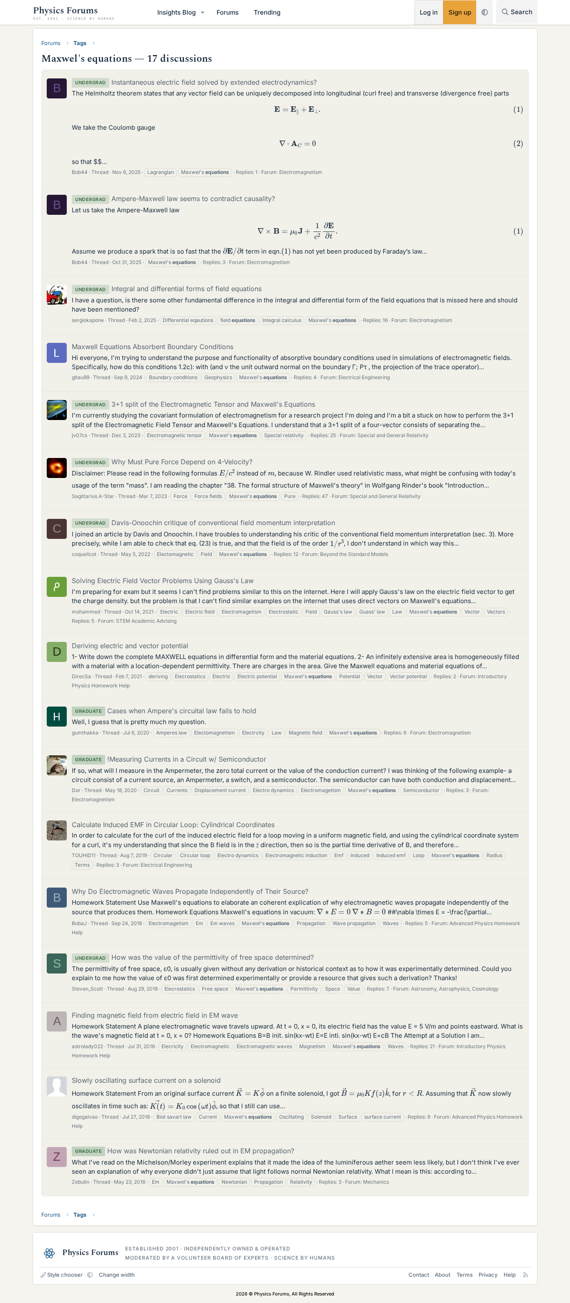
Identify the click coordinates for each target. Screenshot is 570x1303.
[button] (203, 12)
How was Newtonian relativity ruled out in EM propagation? (184, 1151)
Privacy (488, 1274)
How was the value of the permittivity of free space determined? (194, 957)
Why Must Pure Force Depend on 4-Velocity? (163, 462)
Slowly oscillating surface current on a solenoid (146, 1080)
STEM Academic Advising (146, 621)
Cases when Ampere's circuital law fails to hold (165, 711)
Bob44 (80, 172)
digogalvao (85, 1117)
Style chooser (65, 1274)
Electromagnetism (300, 172)
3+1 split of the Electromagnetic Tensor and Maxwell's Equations (195, 404)
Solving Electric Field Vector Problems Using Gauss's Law (163, 580)
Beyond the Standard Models (354, 554)
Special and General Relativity (393, 435)
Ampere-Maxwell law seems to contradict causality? (175, 198)
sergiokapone (88, 320)
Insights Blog (176, 12)
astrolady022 (87, 1046)
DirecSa (81, 676)
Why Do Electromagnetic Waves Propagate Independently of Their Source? (190, 891)
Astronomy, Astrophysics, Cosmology (455, 989)
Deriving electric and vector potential (130, 645)
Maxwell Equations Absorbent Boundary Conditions (152, 346)
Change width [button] (117, 1274)
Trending (267, 12)
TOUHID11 (84, 855)
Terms (465, 1274)
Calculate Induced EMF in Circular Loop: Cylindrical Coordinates (173, 824)
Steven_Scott (87, 989)
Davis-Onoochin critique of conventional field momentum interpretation (205, 522)
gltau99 (80, 377)
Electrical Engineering (364, 377)
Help (510, 1274)
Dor (76, 790)
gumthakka (85, 732)
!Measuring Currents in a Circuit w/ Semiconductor (170, 759)
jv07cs (79, 435)
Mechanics (376, 1182)
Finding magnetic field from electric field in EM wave (155, 1015)
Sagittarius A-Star (93, 496)
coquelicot (84, 554)
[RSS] (525, 1274)
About (442, 1274)
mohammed (86, 612)
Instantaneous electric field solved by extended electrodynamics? (196, 82)
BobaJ (79, 923)
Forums (228, 12)
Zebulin (80, 1182)
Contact (419, 1274)
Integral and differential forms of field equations (168, 288)
